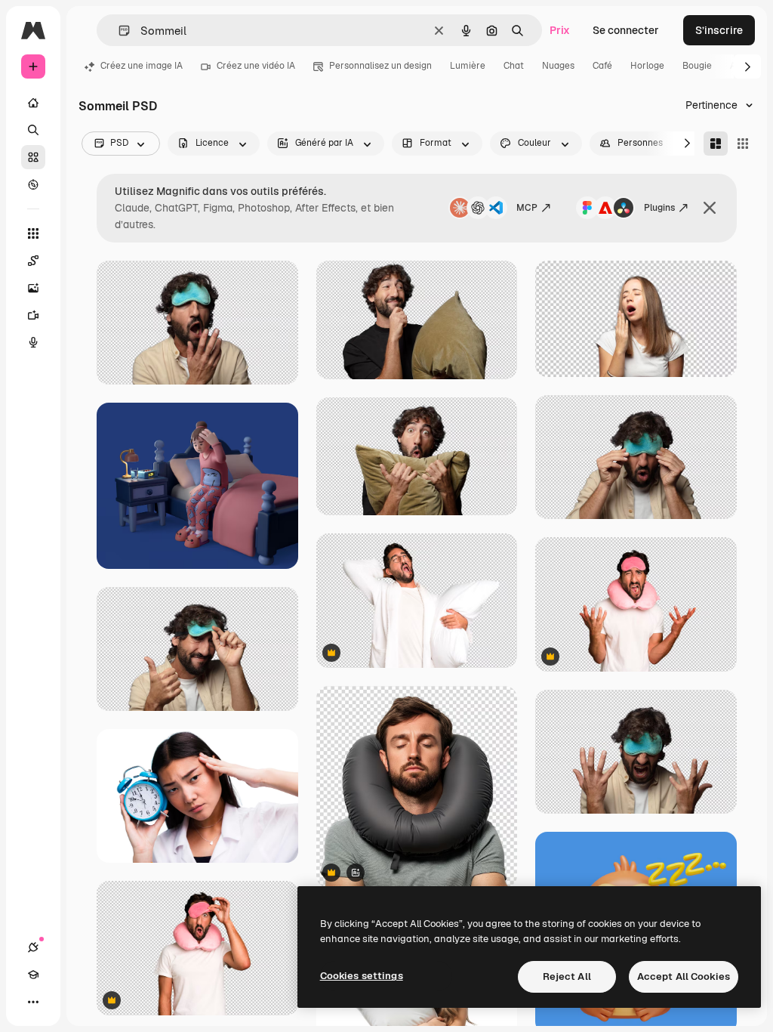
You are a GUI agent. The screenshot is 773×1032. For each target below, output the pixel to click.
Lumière (467, 66)
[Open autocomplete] (118, 30)
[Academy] (33, 974)
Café (602, 66)
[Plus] (33, 1002)
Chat (514, 66)
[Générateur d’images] (33, 288)
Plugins (659, 208)
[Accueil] (33, 103)
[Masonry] (716, 143)
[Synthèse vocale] (33, 342)
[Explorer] (33, 184)
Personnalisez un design (380, 66)
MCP (526, 208)
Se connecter (626, 30)
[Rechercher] (33, 130)
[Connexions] (33, 947)
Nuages (558, 66)
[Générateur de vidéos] (33, 315)
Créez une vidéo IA (256, 66)
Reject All (567, 976)
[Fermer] (710, 208)
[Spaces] (33, 261)
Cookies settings (361, 975)
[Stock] (33, 157)
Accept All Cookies (683, 976)
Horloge (647, 66)
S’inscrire (719, 30)
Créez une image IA (141, 66)
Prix (560, 30)
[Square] (743, 143)
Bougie (697, 66)
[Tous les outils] (33, 233)
